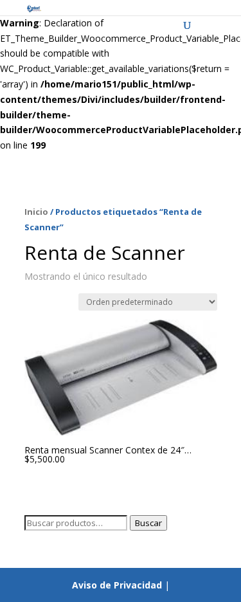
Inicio (36, 211)
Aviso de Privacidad (117, 585)
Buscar (148, 523)
